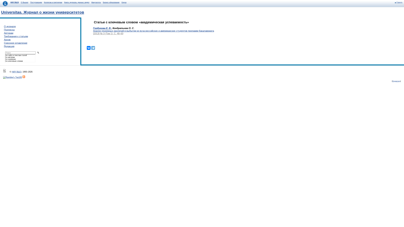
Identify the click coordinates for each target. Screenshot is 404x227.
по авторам (10, 57)
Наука (124, 2)
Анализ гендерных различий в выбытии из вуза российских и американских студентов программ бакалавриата (153, 30)
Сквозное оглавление (15, 43)
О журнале (10, 26)
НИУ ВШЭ (14, 2)
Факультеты (96, 2)
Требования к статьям (16, 36)
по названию (11, 59)
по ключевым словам (14, 61)
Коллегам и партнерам (53, 2)
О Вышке (24, 2)
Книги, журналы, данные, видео (76, 2)
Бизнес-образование (111, 2)
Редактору (396, 81)
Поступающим (36, 2)
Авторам (8, 33)
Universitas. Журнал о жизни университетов (42, 12)
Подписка (9, 29)
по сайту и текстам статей (16, 55)
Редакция (9, 46)
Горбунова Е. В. (102, 28)
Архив (7, 39)
